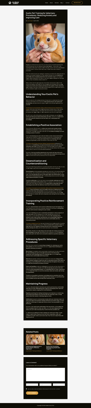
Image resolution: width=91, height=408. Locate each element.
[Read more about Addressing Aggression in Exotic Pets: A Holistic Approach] (35, 339)
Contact (68, 2)
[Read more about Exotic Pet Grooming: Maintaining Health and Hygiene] (55, 339)
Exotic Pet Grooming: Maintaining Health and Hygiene (53, 348)
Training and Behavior (37, 350)
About (51, 2)
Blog (61, 2)
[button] (63, 2)
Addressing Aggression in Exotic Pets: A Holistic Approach (34, 348)
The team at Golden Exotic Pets (33, 223)
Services (57, 2)
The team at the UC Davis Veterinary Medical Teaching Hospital (40, 143)
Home (46, 2)
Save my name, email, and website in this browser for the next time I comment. (44, 389)
